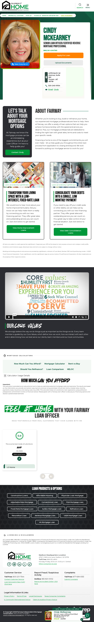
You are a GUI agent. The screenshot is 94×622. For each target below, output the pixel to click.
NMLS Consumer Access (48, 564)
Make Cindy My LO (21, 64)
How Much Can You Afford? (27, 364)
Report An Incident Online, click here (46, 583)
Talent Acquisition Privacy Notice (45, 599)
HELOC (70, 369)
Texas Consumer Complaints (54, 596)
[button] (88, 5)
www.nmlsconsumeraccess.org (13, 615)
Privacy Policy (9, 596)
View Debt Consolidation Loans (70, 232)
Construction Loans (19, 496)
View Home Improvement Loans (23, 229)
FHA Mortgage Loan (74, 502)
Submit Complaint (71, 579)
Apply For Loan (63, 55)
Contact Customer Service (14, 579)
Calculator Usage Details (18, 376)
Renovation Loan (19, 516)
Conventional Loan (50, 502)
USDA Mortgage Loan (73, 516)
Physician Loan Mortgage (72, 496)
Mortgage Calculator (54, 364)
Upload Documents (63, 63)
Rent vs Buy (74, 364)
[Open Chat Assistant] (87, 615)
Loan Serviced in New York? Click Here (14, 583)
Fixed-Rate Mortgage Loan (22, 509)
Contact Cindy (17, 152)
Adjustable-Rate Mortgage (22, 502)
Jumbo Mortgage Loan (51, 509)
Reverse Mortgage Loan (45, 516)
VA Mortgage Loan (47, 522)
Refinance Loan (76, 509)
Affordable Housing (44, 496)
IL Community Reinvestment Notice (17, 599)
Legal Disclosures (35, 596)
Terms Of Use (21, 596)
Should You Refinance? (31, 369)
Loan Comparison (55, 369)
